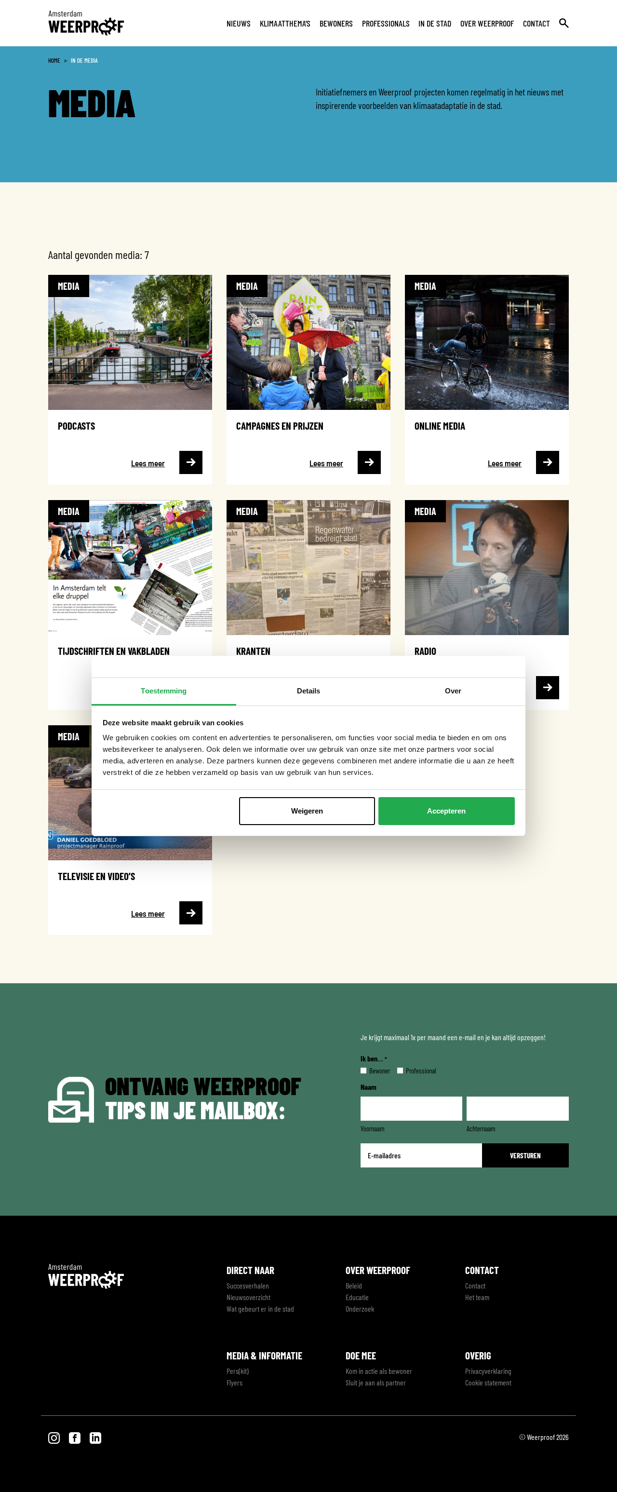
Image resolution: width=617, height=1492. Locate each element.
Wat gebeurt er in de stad (260, 1308)
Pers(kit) (238, 1370)
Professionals (386, 23)
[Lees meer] (130, 380)
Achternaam (481, 1128)
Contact (536, 23)
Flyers (234, 1382)
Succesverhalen (248, 1285)
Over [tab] (453, 691)
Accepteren (446, 811)
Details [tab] (309, 691)
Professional (413, 1070)
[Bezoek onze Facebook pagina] (75, 1436)
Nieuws (239, 23)
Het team (477, 1297)
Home (54, 60)
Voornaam (373, 1128)
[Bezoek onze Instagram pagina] (54, 1436)
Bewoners (336, 23)
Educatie (357, 1297)
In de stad (434, 23)
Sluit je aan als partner (376, 1382)
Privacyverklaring (488, 1370)
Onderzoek (360, 1308)
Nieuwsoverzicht (248, 1297)
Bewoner (372, 1070)
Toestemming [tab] (164, 691)
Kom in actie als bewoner (379, 1370)
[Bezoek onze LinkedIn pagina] (95, 1436)
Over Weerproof (487, 23)
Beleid (354, 1285)
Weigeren (307, 811)
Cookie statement (488, 1382)
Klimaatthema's (285, 23)
